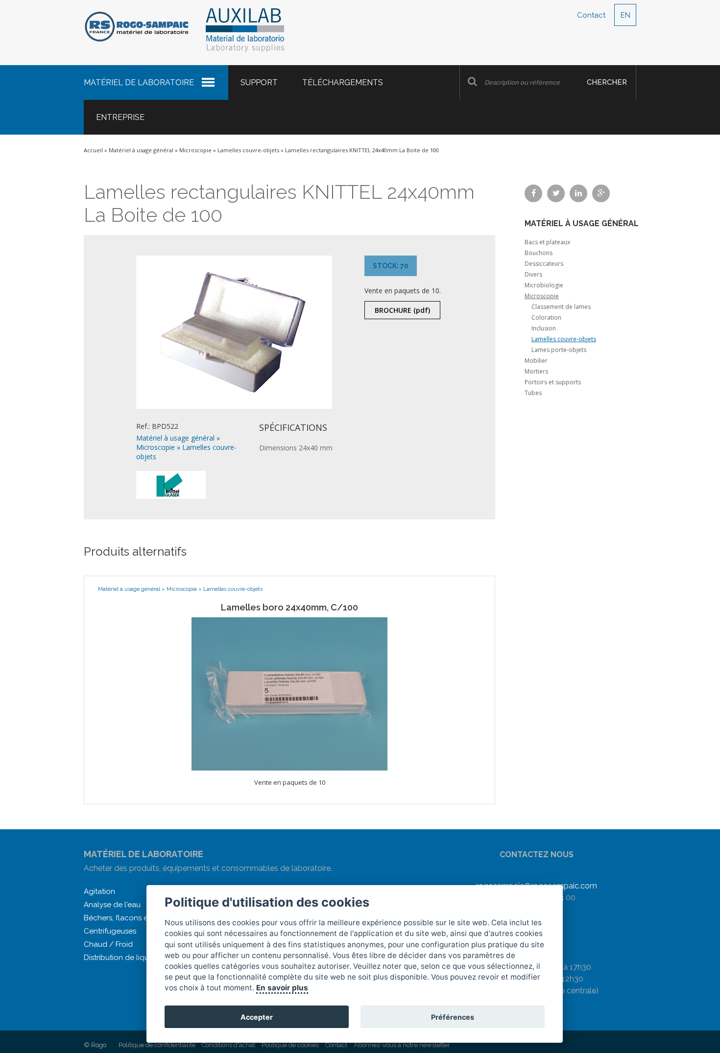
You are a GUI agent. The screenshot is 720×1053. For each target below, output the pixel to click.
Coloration (546, 317)
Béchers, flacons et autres (129, 917)
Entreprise (120, 117)
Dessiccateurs (544, 263)
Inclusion (543, 328)
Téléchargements (342, 82)
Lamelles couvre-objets (248, 150)
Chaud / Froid (108, 944)
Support (259, 82)
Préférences (452, 1017)
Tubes (533, 393)
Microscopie (195, 150)
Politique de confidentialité (157, 1045)
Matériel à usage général (141, 150)
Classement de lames (561, 307)
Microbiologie (544, 285)
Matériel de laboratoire (139, 82)
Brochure (402, 310)
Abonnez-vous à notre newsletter (402, 1045)
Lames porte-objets (558, 350)
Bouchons (538, 253)
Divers (533, 274)
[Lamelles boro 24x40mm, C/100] (289, 693)
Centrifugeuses (110, 931)
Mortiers (536, 371)
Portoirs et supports (553, 382)
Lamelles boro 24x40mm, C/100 (289, 607)
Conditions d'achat (228, 1045)
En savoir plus (283, 987)
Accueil (93, 150)
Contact (591, 15)
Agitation (99, 891)
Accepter (257, 1017)
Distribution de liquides (123, 957)
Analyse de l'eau (112, 904)
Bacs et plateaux (547, 242)
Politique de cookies (290, 1045)
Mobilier (536, 360)
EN (625, 15)
